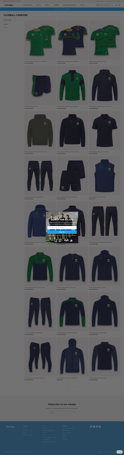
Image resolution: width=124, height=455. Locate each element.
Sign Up (62, 232)
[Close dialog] (76, 213)
